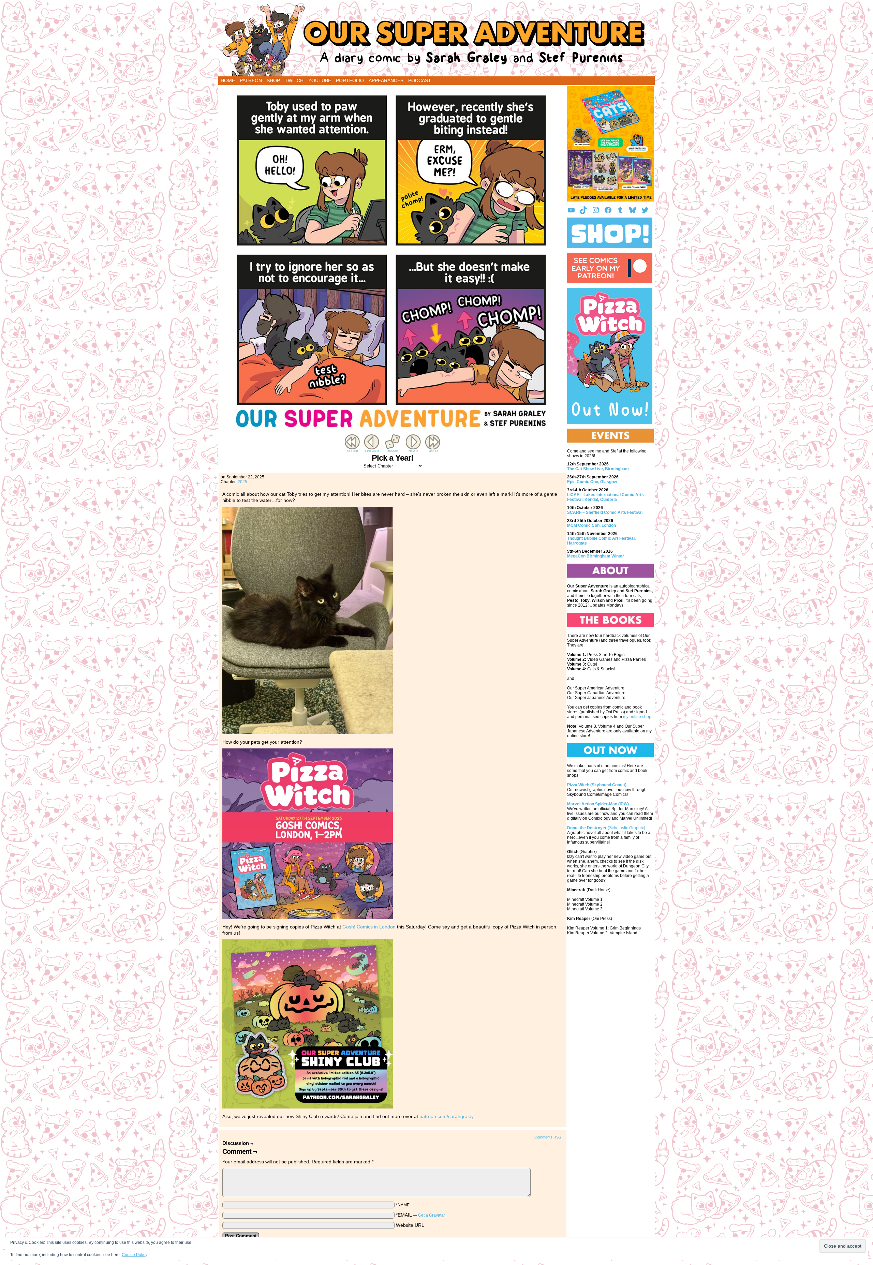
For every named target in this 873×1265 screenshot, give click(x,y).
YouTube (319, 80)
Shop (273, 80)
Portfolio (350, 80)
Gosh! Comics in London (369, 926)
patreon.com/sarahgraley (446, 1116)
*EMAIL (420, 1215)
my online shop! (637, 716)
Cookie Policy (134, 1254)
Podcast (419, 80)
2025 (242, 481)
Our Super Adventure (436, 39)
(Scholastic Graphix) (606, 827)
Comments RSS (547, 1137)
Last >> (433, 451)
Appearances (386, 80)
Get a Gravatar (431, 1215)
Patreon (251, 80)
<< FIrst (352, 451)
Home (228, 80)
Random (393, 451)
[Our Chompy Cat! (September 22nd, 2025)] (392, 431)
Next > (413, 451)
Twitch (294, 80)
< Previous (371, 451)
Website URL (410, 1225)
